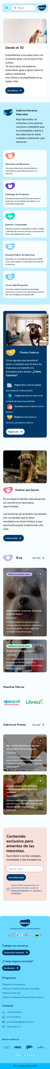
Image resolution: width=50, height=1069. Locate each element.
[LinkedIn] (26, 934)
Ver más (36, 557)
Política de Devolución (11, 993)
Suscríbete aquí (16, 877)
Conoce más (11, 538)
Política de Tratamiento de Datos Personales (20, 988)
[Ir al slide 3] (20, 1055)
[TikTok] (17, 934)
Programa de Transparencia (13, 984)
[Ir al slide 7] (29, 1055)
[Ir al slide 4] (22, 1055)
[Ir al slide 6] (27, 1055)
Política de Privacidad (19, 890)
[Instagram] (13, 934)
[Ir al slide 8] (31, 1055)
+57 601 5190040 (13, 1012)
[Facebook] (9, 934)
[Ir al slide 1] (16, 1055)
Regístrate (13, 431)
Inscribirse (12, 90)
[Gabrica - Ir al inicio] (42, 8)
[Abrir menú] (7, 8)
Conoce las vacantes (14, 952)
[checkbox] (8, 889)
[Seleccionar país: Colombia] (38, 934)
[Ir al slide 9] (33, 1055)
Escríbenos (9, 968)
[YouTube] (22, 934)
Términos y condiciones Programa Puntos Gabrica (22, 997)
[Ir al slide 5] (25, 1055)
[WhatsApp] (30, 934)
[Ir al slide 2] (18, 1055)
